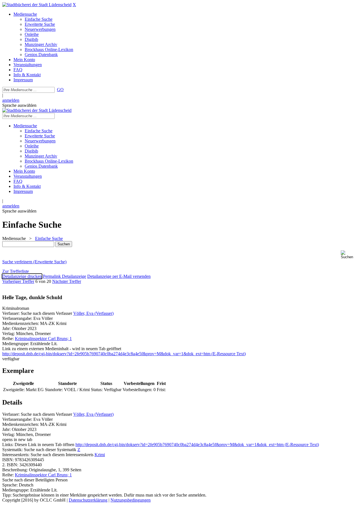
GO (60, 89)
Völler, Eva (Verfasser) (93, 313)
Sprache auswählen (19, 105)
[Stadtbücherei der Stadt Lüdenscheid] (37, 4)
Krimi (100, 454)
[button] (349, 254)
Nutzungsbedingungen (131, 500)
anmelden (10, 100)
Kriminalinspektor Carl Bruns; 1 (43, 338)
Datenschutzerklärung (88, 500)
